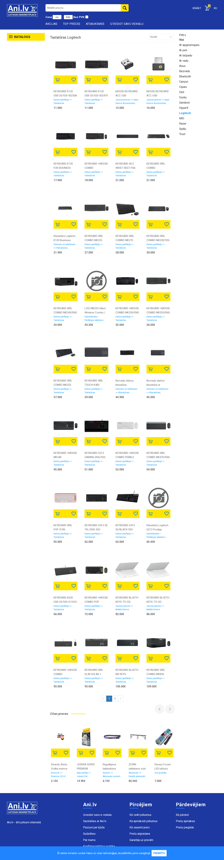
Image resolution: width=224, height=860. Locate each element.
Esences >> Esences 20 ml (58, 775)
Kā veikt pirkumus (140, 815)
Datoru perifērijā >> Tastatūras (63, 101)
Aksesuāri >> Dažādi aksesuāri (137, 775)
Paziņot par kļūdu (94, 827)
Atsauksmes (95, 24)
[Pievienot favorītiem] (74, 79)
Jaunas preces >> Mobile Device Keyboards (124, 608)
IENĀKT (196, 8)
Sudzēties (89, 833)
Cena (49, 17)
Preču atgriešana (140, 833)
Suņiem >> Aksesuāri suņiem (111, 775)
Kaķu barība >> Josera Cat (84, 775)
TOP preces (71, 24)
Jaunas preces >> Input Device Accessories (126, 101)
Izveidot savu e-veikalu (97, 815)
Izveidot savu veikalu (127, 24)
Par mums (89, 840)
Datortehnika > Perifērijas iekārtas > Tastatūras (94, 319)
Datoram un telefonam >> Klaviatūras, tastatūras (64, 247)
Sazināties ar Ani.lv (94, 821)
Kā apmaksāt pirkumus (144, 821)
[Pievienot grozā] (58, 79)
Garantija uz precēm (141, 840)
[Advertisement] (26, 95)
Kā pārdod (182, 815)
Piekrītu (159, 853)
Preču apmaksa (185, 821)
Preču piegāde (185, 827)
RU (215, 8)
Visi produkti (160, 773)
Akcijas (51, 24)
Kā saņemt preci (140, 827)
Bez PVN (78, 17)
